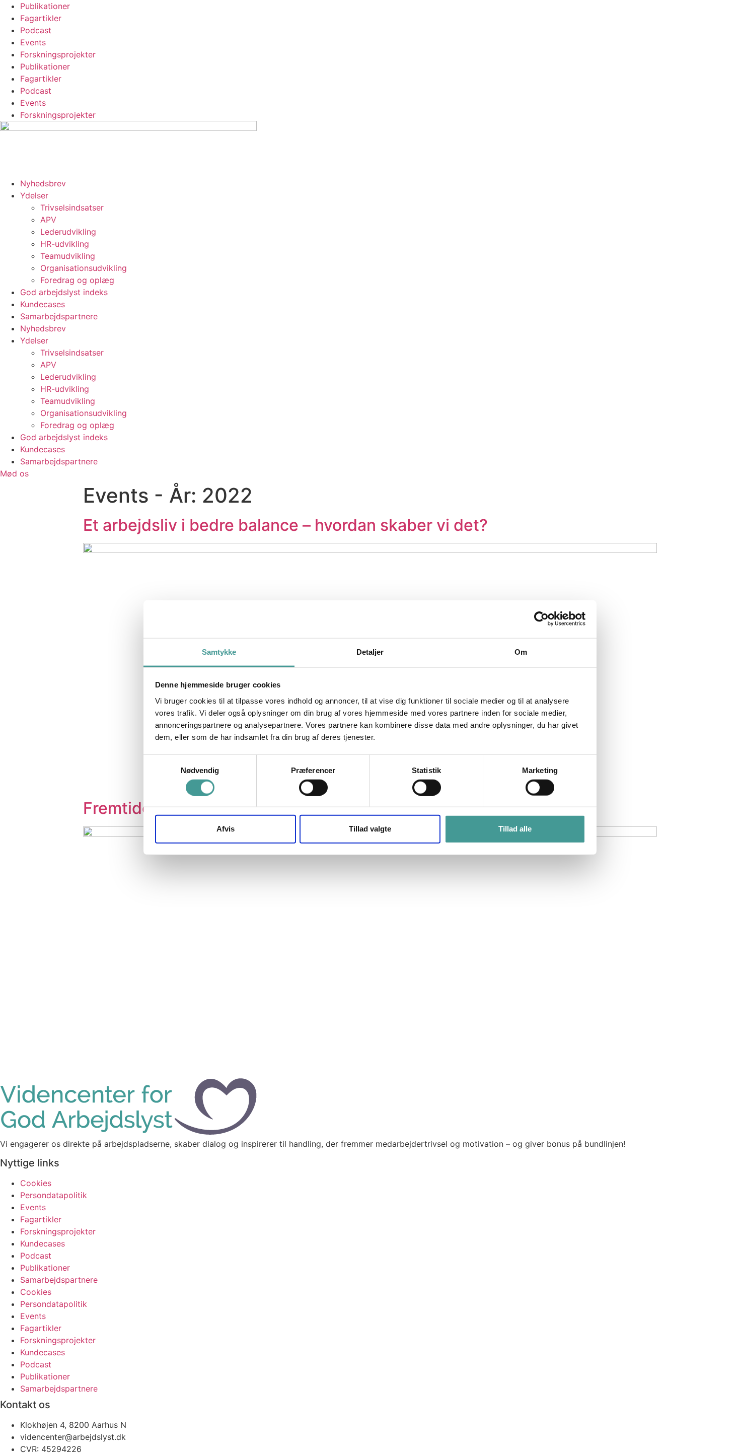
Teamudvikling (67, 256)
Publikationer (45, 6)
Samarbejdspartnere (59, 316)
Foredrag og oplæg (77, 280)
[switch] (313, 787)
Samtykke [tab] (219, 651)
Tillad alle (515, 828)
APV (48, 220)
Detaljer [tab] (370, 651)
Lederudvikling (68, 232)
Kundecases (42, 304)
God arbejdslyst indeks (64, 292)
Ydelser (34, 195)
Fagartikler (40, 18)
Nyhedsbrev (43, 183)
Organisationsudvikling (83, 268)
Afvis (225, 828)
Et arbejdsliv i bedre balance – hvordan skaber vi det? (285, 525)
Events (33, 42)
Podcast (35, 30)
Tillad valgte (370, 828)
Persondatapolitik (53, 1195)
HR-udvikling (64, 244)
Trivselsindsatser (72, 207)
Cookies (35, 1183)
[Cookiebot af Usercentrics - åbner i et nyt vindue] (541, 619)
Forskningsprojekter (58, 54)
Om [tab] (520, 651)
